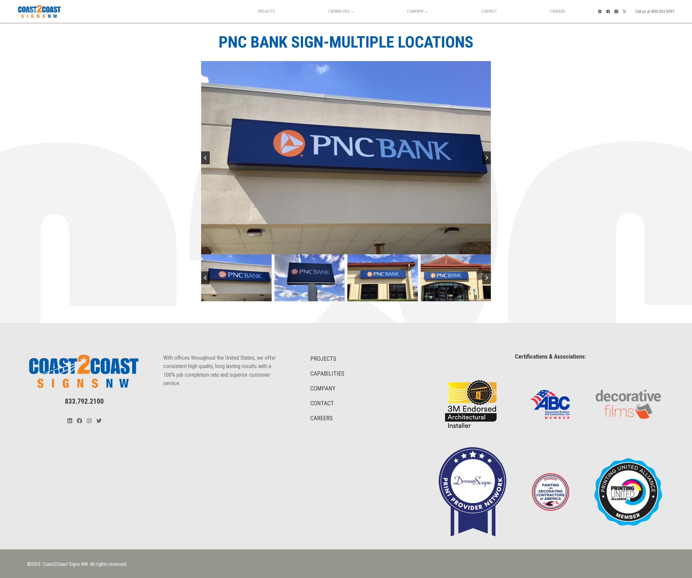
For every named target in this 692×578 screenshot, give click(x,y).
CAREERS (321, 418)
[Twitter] (624, 11)
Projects (266, 11)
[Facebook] (608, 11)
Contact (489, 11)
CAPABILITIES (327, 373)
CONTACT (322, 403)
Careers (557, 11)
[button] (236, 277)
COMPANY (322, 388)
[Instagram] (616, 11)
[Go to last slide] (205, 157)
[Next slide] (486, 157)
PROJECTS (323, 358)
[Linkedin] (600, 11)
